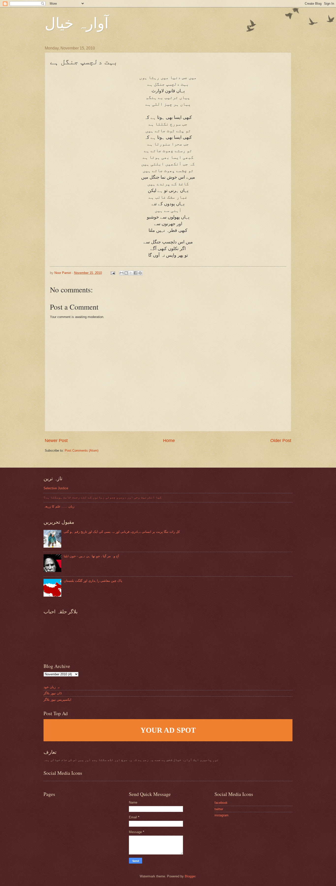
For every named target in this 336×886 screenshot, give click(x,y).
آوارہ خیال (77, 22)
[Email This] (121, 272)
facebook (221, 803)
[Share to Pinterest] (140, 272)
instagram (221, 815)
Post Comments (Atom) (81, 450)
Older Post (280, 440)
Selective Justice (56, 488)
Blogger (190, 876)
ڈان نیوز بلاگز (53, 693)
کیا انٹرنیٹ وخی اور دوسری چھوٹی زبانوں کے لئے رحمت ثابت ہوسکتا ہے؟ (103, 497)
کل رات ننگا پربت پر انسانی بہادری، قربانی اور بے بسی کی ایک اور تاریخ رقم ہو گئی (122, 532)
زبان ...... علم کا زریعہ (59, 506)
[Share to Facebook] (135, 272)
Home (169, 440)
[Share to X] (130, 272)
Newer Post (56, 440)
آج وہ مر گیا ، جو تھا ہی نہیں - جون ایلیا (91, 556)
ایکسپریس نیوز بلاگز (57, 699)
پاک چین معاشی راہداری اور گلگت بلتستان (93, 581)
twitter (218, 809)
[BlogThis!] (126, 272)
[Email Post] (112, 273)
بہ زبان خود (52, 687)
